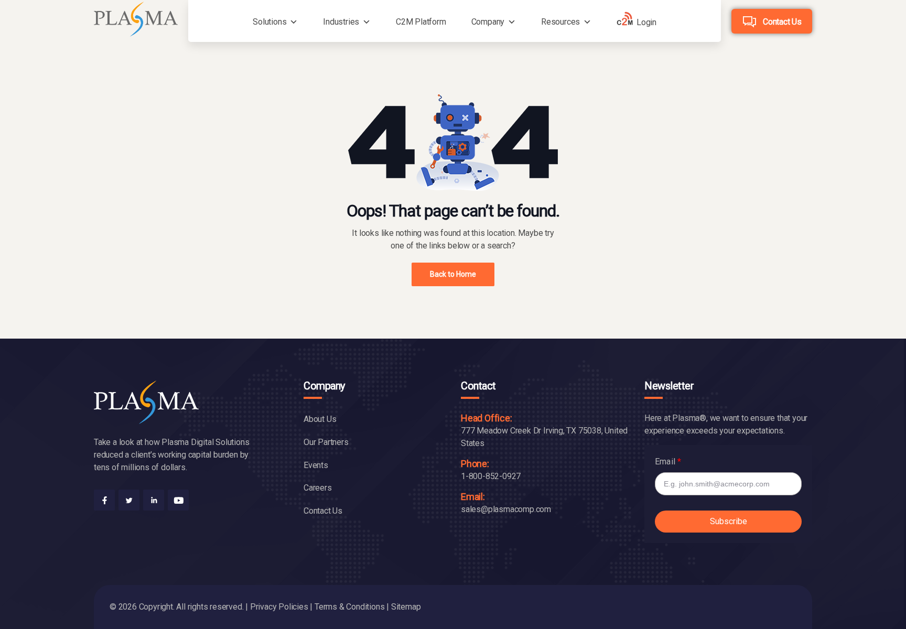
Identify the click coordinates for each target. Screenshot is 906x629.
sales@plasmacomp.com (506, 509)
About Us (320, 419)
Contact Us (782, 22)
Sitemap (406, 607)
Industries (341, 22)
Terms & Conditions (349, 607)
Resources (560, 22)
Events (316, 465)
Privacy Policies (279, 607)
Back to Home (453, 274)
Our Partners (326, 442)
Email (665, 462)
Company (488, 22)
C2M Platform (421, 22)
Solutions (269, 22)
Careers (318, 488)
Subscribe (728, 521)
